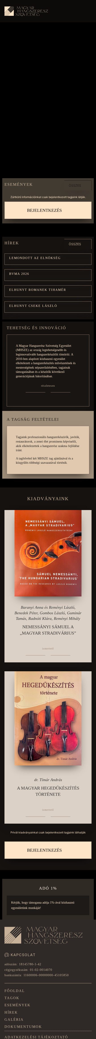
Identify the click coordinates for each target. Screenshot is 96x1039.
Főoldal (14, 991)
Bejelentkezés (44, 210)
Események (17, 1005)
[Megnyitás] (87, 12)
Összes (75, 185)
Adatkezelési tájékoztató (36, 1037)
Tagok (11, 998)
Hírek (11, 1012)
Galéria (14, 1019)
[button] (48, 259)
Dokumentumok (23, 1027)
